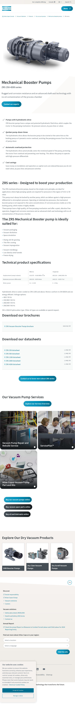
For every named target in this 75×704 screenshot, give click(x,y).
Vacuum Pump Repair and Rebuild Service (18, 430)
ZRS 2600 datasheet (13, 361)
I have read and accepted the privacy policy (33, 152)
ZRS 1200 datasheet (13, 357)
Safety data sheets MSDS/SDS (15, 613)
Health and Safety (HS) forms (15, 616)
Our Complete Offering (39, 2)
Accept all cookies (18, 690)
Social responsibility (12, 594)
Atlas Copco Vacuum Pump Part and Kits (18, 469)
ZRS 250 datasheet (13, 350)
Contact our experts (11, 104)
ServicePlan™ (56, 430)
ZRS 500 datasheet (13, 354)
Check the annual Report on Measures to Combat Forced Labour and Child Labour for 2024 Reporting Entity (35, 628)
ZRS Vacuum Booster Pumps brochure (19, 326)
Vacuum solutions (11, 601)
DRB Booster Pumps (11, 568)
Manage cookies (18, 696)
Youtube (44, 669)
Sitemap (49, 675)
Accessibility (40, 675)
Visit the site (63, 652)
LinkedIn (37, 669)
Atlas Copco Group (11, 598)
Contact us (8, 619)
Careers (7, 604)
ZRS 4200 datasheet (13, 364)
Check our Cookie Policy (17, 685)
